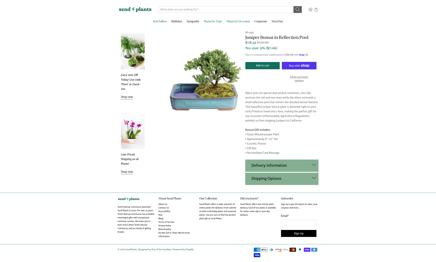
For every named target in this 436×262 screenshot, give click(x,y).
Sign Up (298, 233)
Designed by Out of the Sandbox (155, 249)
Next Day (277, 21)
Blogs (161, 218)
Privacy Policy (164, 225)
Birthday (176, 21)
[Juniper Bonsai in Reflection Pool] (205, 72)
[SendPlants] (135, 9)
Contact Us (163, 207)
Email (285, 216)
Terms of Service (166, 222)
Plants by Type (213, 21)
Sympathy (193, 21)
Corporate (260, 21)
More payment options (299, 79)
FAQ (160, 215)
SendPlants (131, 249)
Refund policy (164, 229)
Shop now (127, 97)
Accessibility (164, 211)
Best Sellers (160, 21)
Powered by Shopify (183, 249)
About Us (162, 204)
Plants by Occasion (238, 21)
